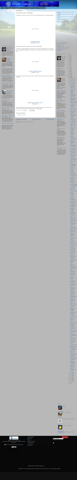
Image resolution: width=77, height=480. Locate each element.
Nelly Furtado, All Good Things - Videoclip (73, 155)
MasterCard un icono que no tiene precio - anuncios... (72, 293)
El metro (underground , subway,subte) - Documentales (73, 164)
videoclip (29, 8)
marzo (71, 378)
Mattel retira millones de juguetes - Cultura (73, 242)
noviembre (72, 80)
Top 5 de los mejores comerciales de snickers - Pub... (73, 138)
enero (71, 381)
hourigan (37, 72)
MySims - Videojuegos (72, 264)
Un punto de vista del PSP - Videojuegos (73, 281)
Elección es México (60, 46)
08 (69, 76)
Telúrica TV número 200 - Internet (73, 109)
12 (69, 70)
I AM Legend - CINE (73, 316)
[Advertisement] (8, 27)
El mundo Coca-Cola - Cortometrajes (73, 216)
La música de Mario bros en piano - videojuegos (73, 355)
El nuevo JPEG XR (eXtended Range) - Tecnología (73, 314)
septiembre (72, 83)
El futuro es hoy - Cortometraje (73, 250)
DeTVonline (60, 418)
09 (69, 74)
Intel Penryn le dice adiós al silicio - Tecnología (73, 202)
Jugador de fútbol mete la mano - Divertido (73, 341)
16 (69, 64)
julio (71, 372)
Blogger (59, 468)
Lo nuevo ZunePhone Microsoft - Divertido (72, 133)
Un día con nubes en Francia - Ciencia (73, 305)
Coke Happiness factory (35, 41)
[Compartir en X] (32, 110)
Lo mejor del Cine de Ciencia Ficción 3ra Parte (65, 14)
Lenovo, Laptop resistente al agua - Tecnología (73, 145)
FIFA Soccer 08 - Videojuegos (73, 119)
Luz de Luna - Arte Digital (66, 425)
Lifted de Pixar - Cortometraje (72, 199)
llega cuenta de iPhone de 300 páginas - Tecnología (73, 257)
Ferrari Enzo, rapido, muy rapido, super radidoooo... (72, 362)
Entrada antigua (50, 119)
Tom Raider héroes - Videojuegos (73, 349)
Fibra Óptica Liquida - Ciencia (73, 176)
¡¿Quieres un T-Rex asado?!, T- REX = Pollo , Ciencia (73, 102)
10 (69, 73)
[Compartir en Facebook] (33, 110)
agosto (71, 84)
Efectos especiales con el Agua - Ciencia (73, 285)
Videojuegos (10, 8)
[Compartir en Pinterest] (34, 110)
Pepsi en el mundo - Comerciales (73, 245)
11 (69, 71)
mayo (71, 375)
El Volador (59, 45)
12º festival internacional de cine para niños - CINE (73, 335)
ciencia (24, 8)
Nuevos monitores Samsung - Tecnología (73, 87)
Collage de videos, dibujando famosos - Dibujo (73, 230)
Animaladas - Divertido (72, 171)
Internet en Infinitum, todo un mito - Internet (61, 111)
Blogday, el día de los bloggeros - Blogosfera (73, 99)
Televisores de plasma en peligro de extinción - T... (73, 220)
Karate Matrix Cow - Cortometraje (73, 347)
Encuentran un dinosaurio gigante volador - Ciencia (73, 142)
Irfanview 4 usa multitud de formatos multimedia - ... (73, 309)
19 (69, 62)
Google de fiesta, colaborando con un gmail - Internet (73, 116)
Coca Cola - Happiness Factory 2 (35, 71)
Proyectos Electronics (31, 441)
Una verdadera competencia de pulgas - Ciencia (73, 159)
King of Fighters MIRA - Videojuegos (72, 352)
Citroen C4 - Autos (73, 161)
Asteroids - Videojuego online (73, 322)
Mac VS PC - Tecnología (72, 197)
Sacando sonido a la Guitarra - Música (73, 253)
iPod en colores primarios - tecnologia (72, 366)
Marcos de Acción (60, 49)
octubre (71, 81)
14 (69, 67)
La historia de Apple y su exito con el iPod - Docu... (73, 331)
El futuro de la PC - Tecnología (73, 182)
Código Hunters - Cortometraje (73, 173)
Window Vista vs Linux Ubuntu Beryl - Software (7, 116)
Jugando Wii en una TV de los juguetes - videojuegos (73, 325)
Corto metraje (41, 8)
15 (69, 65)
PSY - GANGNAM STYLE (66, 412)
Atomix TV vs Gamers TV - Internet (72, 319)
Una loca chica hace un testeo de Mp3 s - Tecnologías (73, 185)
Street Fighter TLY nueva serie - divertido (73, 112)
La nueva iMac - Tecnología (72, 188)
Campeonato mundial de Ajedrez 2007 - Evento (73, 234)
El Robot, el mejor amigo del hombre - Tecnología (73, 129)
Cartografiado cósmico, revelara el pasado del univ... (73, 268)
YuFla (59, 424)
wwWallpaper (59, 50)
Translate (61, 439)
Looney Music (61, 411)
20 (69, 61)
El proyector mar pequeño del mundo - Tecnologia (73, 274)
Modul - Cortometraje (72, 303)
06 (69, 383)
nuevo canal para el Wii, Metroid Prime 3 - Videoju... (73, 261)
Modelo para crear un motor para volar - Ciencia (73, 152)
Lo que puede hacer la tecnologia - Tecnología (73, 205)
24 (69, 56)
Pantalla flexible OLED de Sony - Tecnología (73, 213)
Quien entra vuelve (31, 442)
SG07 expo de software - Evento (73, 190)
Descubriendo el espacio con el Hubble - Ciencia (73, 227)
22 (69, 58)
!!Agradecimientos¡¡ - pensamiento (5, 101)
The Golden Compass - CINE (73, 344)
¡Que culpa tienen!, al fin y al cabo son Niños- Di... (73, 358)
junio (71, 373)
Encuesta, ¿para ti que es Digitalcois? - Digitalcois (73, 91)
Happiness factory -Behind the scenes (35, 102)
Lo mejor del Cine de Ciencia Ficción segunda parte (66, 16)
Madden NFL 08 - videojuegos (73, 271)
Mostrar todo (75, 434)
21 (69, 59)
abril (71, 376)
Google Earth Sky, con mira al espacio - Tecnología (73, 179)
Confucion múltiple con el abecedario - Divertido (6, 76)
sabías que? (35, 8)
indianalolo (38, 42)
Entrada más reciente (21, 119)
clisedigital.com (41, 465)
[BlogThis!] (31, 110)
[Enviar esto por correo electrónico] (30, 110)
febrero (71, 379)
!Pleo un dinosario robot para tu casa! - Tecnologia (73, 239)
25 (69, 55)
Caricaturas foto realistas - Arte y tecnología (9, 91)
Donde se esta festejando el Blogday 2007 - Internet (73, 95)
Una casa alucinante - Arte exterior (73, 278)
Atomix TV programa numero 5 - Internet (72, 194)
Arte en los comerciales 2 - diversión (73, 369)
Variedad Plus (30, 445)
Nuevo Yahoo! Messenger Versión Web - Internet (73, 289)
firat (37, 103)
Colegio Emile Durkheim (61, 43)
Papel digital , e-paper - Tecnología (72, 168)
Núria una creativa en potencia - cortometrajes (73, 149)
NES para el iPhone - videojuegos (73, 122)
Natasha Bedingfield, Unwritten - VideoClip (9, 59)
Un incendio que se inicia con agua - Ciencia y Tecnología (64, 58)
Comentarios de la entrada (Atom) (27, 121)
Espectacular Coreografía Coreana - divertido (72, 209)
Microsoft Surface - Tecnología (73, 338)
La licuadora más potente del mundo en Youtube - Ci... (73, 106)
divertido (16, 8)
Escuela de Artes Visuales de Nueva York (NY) (61, 101)
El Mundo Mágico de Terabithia (7, 68)
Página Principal (37, 119)
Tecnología (4, 8)
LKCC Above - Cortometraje (72, 248)
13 (69, 68)
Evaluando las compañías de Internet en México (65, 12)
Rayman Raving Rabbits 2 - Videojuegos (72, 300)
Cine (20, 8)
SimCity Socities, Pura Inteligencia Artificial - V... (73, 296)
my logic (59, 405)
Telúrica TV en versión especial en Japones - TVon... (73, 224)
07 (69, 77)
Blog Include (30, 438)
